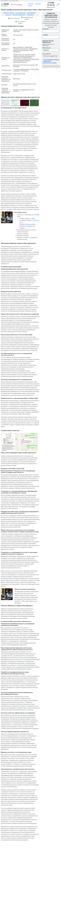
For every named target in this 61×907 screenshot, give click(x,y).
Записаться (30, 14)
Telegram (22, 228)
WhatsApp (29, 226)
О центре (38, 3)
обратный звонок (31, 224)
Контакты (30, 3)
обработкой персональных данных (49, 61)
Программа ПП (31, 13)
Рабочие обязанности (19, 14)
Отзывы (30, 5)
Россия (20, 4)
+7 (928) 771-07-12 (51, 4)
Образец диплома (9, 13)
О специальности (21, 13)
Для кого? (8, 14)
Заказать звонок (51, 7)
